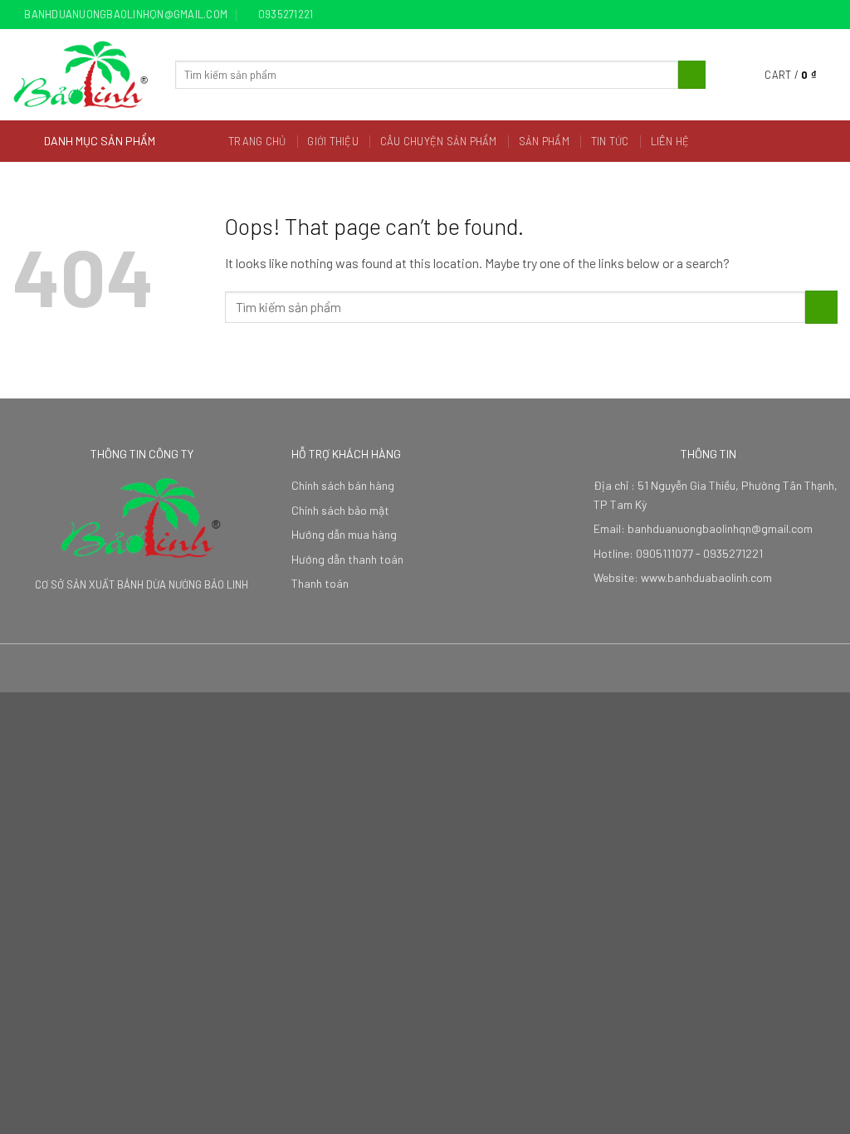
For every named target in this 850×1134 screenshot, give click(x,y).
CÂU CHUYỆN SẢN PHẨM (438, 141)
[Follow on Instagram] (798, 15)
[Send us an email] (829, 15)
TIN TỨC (610, 141)
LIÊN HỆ (670, 141)
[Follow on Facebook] (782, 15)
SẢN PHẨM (544, 141)
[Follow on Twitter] (813, 15)
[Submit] (692, 75)
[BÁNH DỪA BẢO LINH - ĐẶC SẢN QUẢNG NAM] (81, 75)
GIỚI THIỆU (333, 141)
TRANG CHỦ (257, 141)
